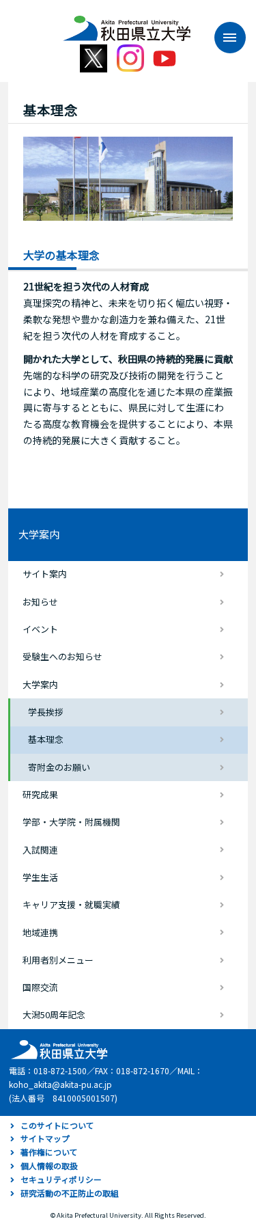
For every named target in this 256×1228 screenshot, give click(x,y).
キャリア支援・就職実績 (71, 904)
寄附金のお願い (59, 767)
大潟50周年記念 (54, 1014)
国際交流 (40, 987)
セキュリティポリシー (61, 1179)
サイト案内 (45, 573)
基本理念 (45, 739)
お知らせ (40, 601)
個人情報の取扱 (49, 1165)
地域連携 (40, 932)
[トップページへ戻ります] (127, 23)
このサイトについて (57, 1125)
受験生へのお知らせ (62, 656)
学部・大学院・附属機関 (71, 821)
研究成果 (40, 794)
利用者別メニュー (58, 959)
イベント (40, 629)
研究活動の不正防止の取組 (69, 1193)
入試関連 (40, 849)
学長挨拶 (45, 711)
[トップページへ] (57, 1048)
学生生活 (40, 877)
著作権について (49, 1152)
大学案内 (38, 534)
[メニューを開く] (223, 37)
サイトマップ (45, 1138)
